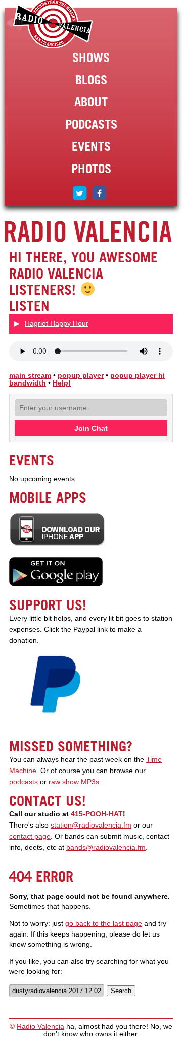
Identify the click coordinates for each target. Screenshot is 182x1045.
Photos (91, 168)
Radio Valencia (40, 1026)
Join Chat (91, 428)
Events (91, 146)
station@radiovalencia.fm (91, 825)
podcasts (23, 782)
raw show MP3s (74, 782)
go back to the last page (103, 923)
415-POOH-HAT (97, 814)
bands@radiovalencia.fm (106, 847)
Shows (91, 57)
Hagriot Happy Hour (56, 323)
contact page (30, 836)
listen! (15, 23)
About (91, 102)
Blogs (91, 80)
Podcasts (91, 124)
